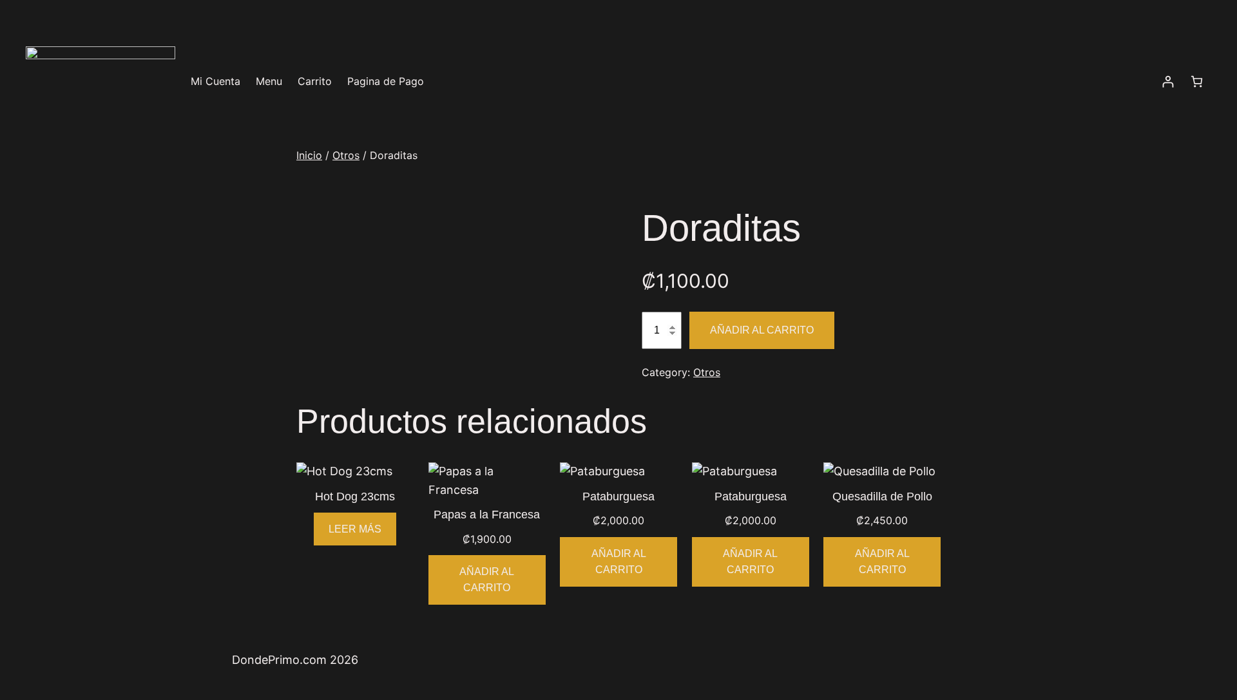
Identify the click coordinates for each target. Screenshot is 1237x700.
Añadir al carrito (762, 330)
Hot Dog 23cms (355, 496)
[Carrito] (1196, 81)
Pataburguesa (618, 496)
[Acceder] (1167, 81)
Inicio (309, 155)
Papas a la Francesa (487, 514)
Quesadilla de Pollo (882, 496)
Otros (346, 155)
